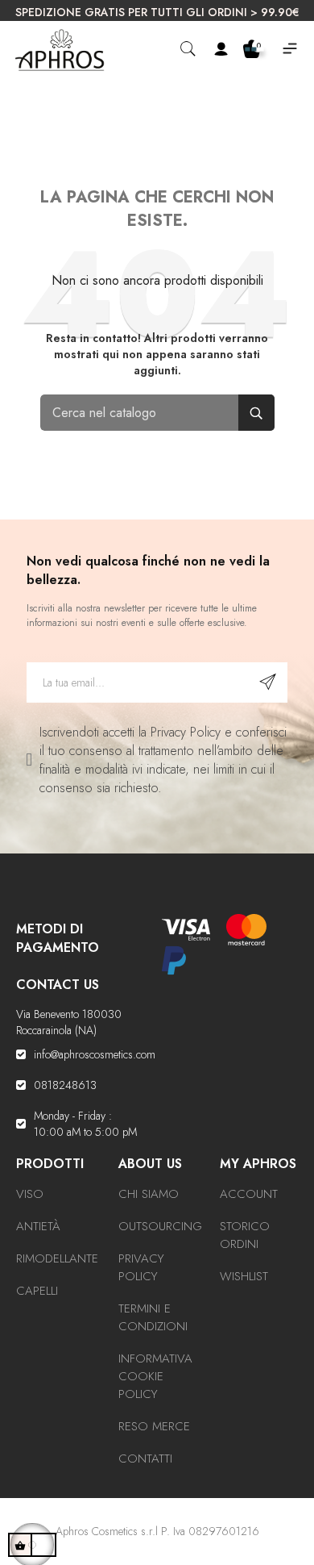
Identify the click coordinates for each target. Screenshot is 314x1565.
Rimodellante (57, 1258)
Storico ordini (245, 1235)
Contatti (145, 1458)
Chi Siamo (148, 1194)
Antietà (38, 1226)
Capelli (37, 1291)
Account (249, 1194)
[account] (220, 50)
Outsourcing (160, 1226)
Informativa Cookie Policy (155, 1376)
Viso (29, 1194)
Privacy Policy (141, 1267)
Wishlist (244, 1276)
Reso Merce (154, 1426)
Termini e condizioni (153, 1317)
